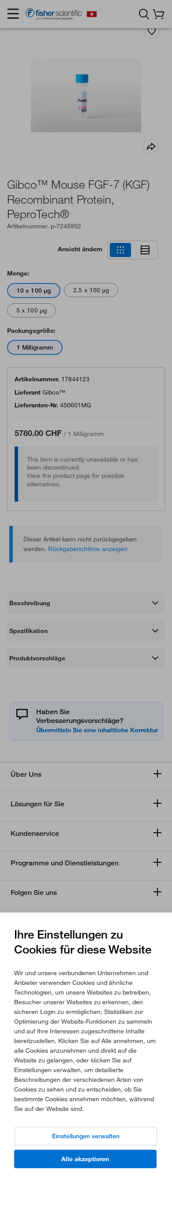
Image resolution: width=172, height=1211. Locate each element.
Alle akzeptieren (85, 1159)
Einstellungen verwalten (86, 1136)
